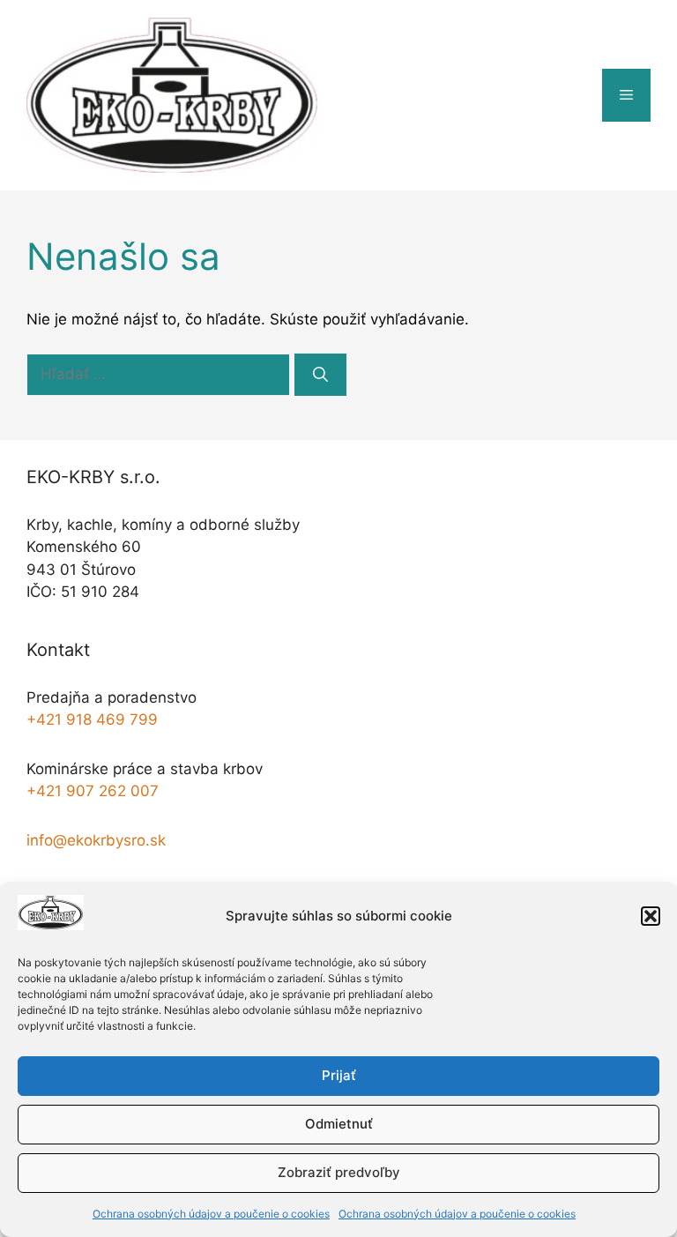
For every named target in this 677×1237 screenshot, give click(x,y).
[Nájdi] (320, 375)
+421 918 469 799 (92, 719)
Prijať (339, 1075)
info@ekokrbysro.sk (96, 840)
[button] (650, 916)
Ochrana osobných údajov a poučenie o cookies (211, 1213)
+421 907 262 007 (92, 791)
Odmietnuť (339, 1123)
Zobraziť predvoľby (339, 1172)
